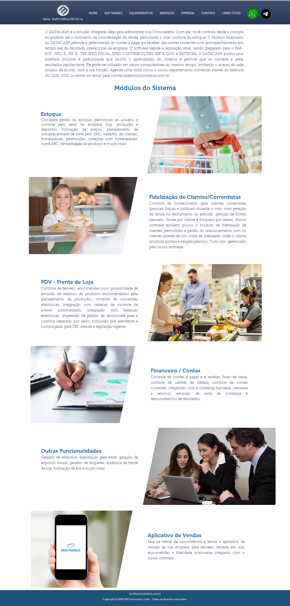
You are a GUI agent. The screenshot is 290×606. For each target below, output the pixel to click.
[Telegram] (266, 14)
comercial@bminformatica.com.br (140, 76)
